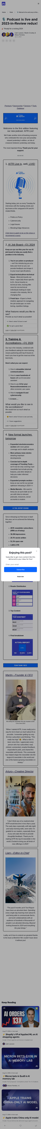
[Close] (36, 551)
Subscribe (20, 569)
